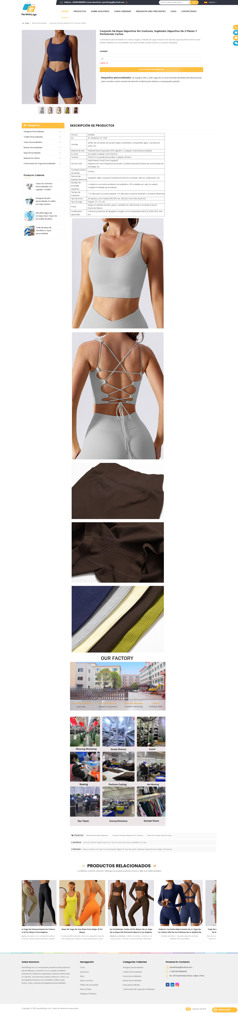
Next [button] (214, 912)
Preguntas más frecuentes (151, 11)
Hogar (65, 11)
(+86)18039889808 (178, 971)
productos (84, 972)
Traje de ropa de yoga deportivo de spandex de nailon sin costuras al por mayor (99, 931)
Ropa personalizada (39, 23)
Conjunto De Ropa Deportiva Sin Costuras (127, 835)
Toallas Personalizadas (33, 137)
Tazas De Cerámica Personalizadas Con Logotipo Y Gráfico (44, 186)
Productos (80, 11)
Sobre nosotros (100, 11)
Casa (82, 967)
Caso (173, 11)
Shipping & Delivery (88, 993)
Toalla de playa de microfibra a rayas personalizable (43, 230)
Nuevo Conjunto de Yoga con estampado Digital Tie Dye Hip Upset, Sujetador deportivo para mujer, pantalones (127, 849)
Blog (82, 976)
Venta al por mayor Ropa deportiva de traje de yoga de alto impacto (148, 931)
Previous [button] (24, 912)
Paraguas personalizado (34, 131)
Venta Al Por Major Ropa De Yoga (159, 835)
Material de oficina (32, 158)
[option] (59, 67)
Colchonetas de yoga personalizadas (39, 163)
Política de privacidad (89, 985)
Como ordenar (122, 11)
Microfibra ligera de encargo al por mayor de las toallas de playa (46, 216)
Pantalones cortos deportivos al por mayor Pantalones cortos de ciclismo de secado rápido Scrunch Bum (196, 931)
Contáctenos (188, 11)
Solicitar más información (151, 69)
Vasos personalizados (33, 142)
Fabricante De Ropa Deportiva (97, 835)
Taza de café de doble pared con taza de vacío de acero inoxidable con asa (114, 842)
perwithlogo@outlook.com (113, 2)
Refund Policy (86, 989)
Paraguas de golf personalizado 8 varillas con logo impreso (46, 201)
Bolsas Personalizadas (33, 147)
